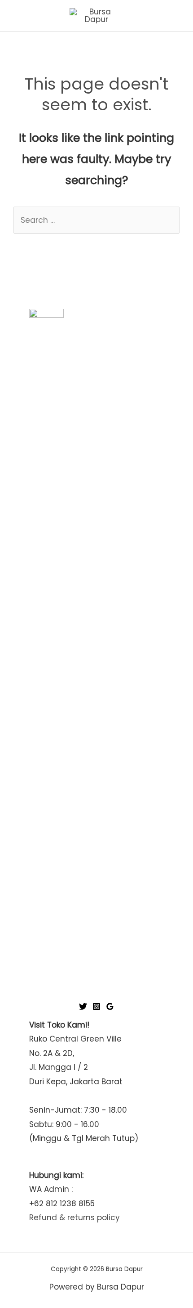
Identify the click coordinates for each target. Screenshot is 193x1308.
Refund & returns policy (74, 1217)
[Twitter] (83, 1006)
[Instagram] (96, 1006)
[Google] (110, 1006)
